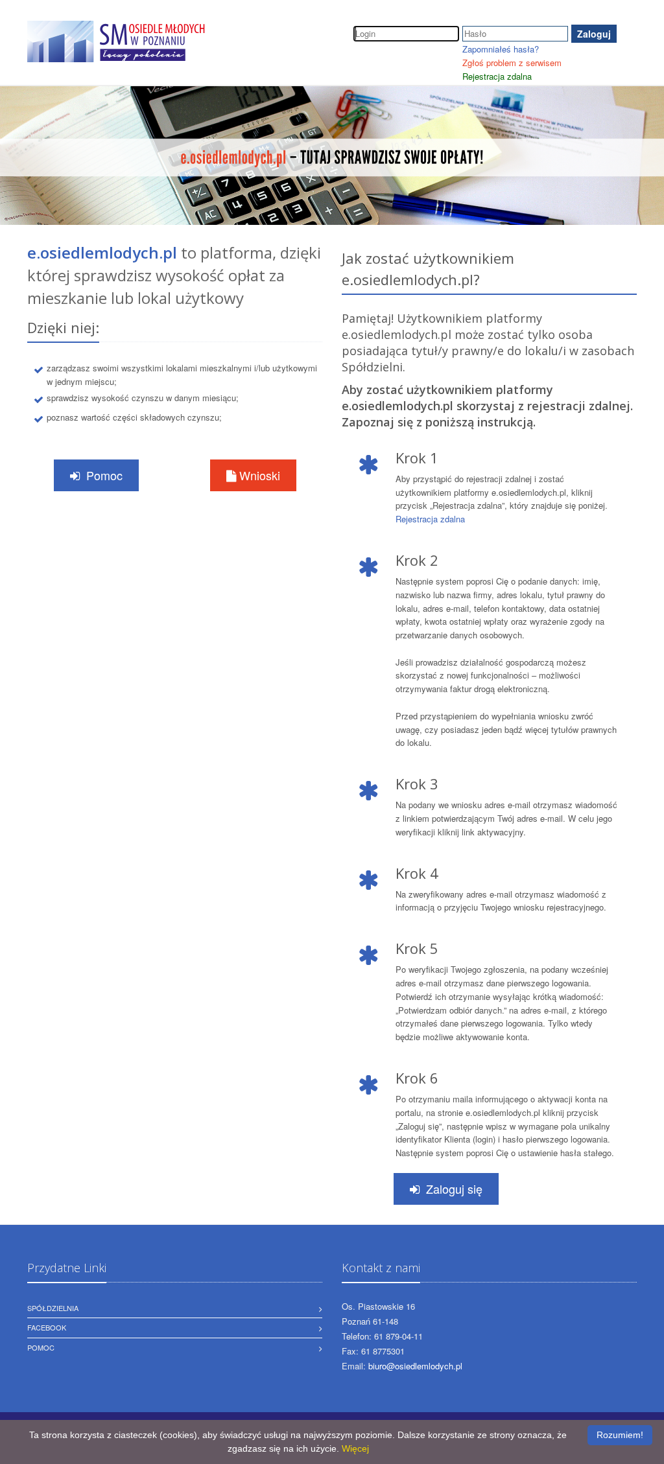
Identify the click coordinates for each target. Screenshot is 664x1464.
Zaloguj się (454, 1188)
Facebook (46, 1327)
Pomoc (104, 475)
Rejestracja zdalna (497, 76)
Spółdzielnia (52, 1308)
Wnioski (258, 475)
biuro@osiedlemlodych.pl (415, 1366)
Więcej (355, 1448)
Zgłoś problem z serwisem (512, 62)
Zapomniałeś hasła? (500, 49)
